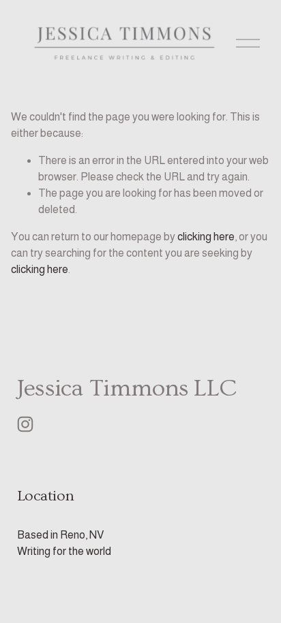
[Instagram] (25, 424)
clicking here (206, 236)
